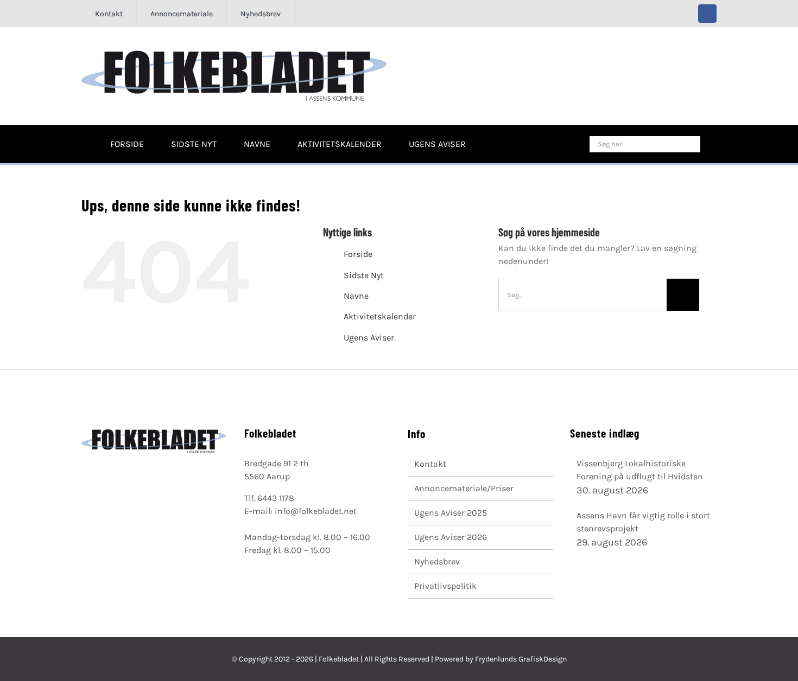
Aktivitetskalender (380, 316)
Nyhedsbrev (437, 561)
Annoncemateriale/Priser (464, 488)
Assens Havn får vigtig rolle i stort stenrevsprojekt (643, 522)
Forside (358, 254)
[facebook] (707, 13)
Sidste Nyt (364, 275)
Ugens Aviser (369, 337)
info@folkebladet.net (316, 511)
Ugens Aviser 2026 (450, 537)
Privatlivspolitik (445, 586)
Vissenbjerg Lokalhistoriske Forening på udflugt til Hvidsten (640, 469)
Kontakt (430, 464)
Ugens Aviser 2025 (450, 512)
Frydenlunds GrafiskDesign (521, 659)
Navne (356, 296)
